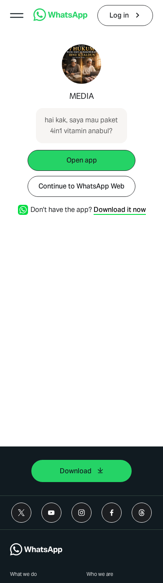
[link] (60, 18)
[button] (16, 15)
